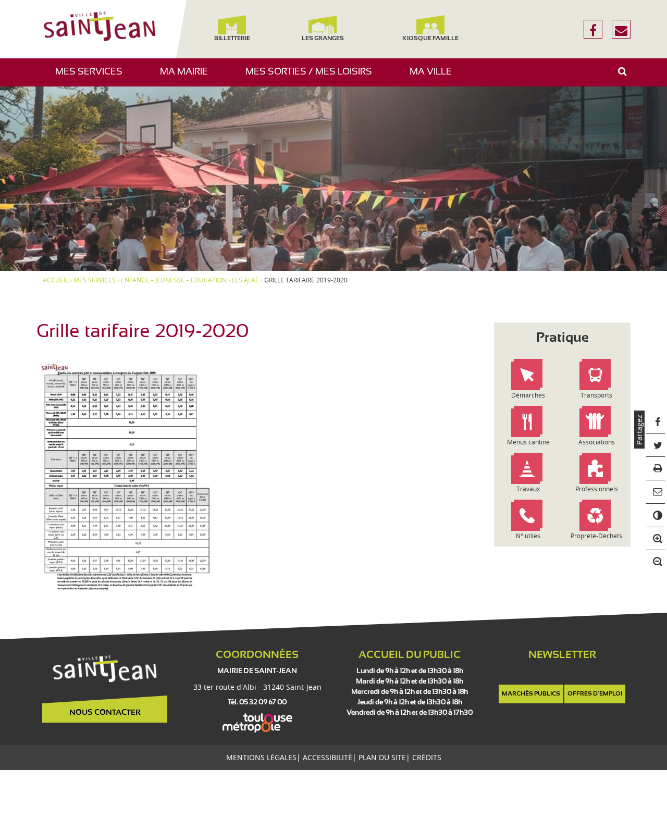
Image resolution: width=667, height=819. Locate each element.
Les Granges (322, 38)
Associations (596, 442)
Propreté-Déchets (596, 535)
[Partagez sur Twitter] (656, 446)
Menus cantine (528, 442)
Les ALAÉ (245, 280)
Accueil (55, 280)
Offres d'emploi (594, 694)
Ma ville (435, 76)
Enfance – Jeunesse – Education (174, 280)
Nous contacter (105, 712)
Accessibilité (327, 757)
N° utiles (528, 535)
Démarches (528, 395)
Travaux (528, 489)
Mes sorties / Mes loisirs (312, 76)
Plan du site (382, 757)
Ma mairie (188, 76)
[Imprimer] (656, 469)
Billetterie (232, 38)
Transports (596, 395)
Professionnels (596, 489)
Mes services (92, 76)
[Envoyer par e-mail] (656, 493)
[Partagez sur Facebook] (656, 422)
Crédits (426, 757)
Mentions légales (261, 757)
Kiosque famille (430, 38)
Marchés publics (531, 694)
